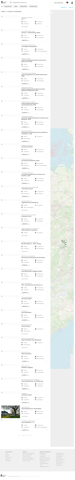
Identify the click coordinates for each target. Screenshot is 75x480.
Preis (16, 6)
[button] (54, 191)
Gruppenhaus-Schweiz (44, 460)
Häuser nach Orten (26, 456)
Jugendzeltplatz (59, 456)
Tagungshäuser (59, 465)
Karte (70, 7)
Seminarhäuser (59, 463)
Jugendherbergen (59, 454)
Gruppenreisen (43, 462)
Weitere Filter (33, 6)
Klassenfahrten (59, 457)
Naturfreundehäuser (60, 459)
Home (7, 453)
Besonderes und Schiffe (45, 457)
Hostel (41, 465)
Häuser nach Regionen (27, 454)
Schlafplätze (8, 6)
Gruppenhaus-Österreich (45, 459)
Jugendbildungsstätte (44, 466)
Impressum (8, 459)
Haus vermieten (58, 2)
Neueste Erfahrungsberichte (28, 459)
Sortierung (63, 7)
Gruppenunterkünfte (44, 463)
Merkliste (7, 454)
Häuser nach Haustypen (28, 457)
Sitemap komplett (26, 460)
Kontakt (7, 456)
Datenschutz (8, 460)
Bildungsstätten (43, 453)
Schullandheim (59, 460)
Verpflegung (23, 6)
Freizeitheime (42, 454)
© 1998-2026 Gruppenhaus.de (24, 476)
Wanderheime (42, 456)
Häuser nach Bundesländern (28, 453)
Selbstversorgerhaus (60, 462)
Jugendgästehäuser (60, 453)
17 (27, 435)
